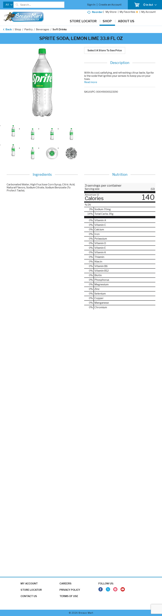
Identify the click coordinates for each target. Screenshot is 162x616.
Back (8, 29)
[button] (13, 131)
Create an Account (110, 4)
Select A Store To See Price (104, 50)
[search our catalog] (16, 5)
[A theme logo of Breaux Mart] (23, 18)
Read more (90, 82)
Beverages (42, 29)
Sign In (91, 4)
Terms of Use (68, 596)
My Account (29, 583)
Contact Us (29, 596)
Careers (65, 583)
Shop (18, 29)
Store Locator (31, 589)
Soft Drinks (60, 29)
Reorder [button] (97, 12)
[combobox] (8, 5)
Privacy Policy (69, 589)
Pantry (28, 29)
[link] (100, 589)
